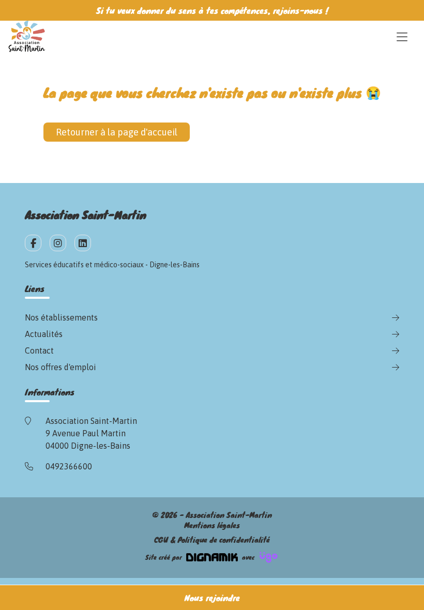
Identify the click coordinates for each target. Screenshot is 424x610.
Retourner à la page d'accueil (116, 132)
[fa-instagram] (58, 243)
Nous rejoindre (212, 597)
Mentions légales (212, 525)
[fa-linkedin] (82, 243)
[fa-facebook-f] (33, 243)
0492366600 (69, 466)
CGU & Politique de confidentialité (211, 540)
